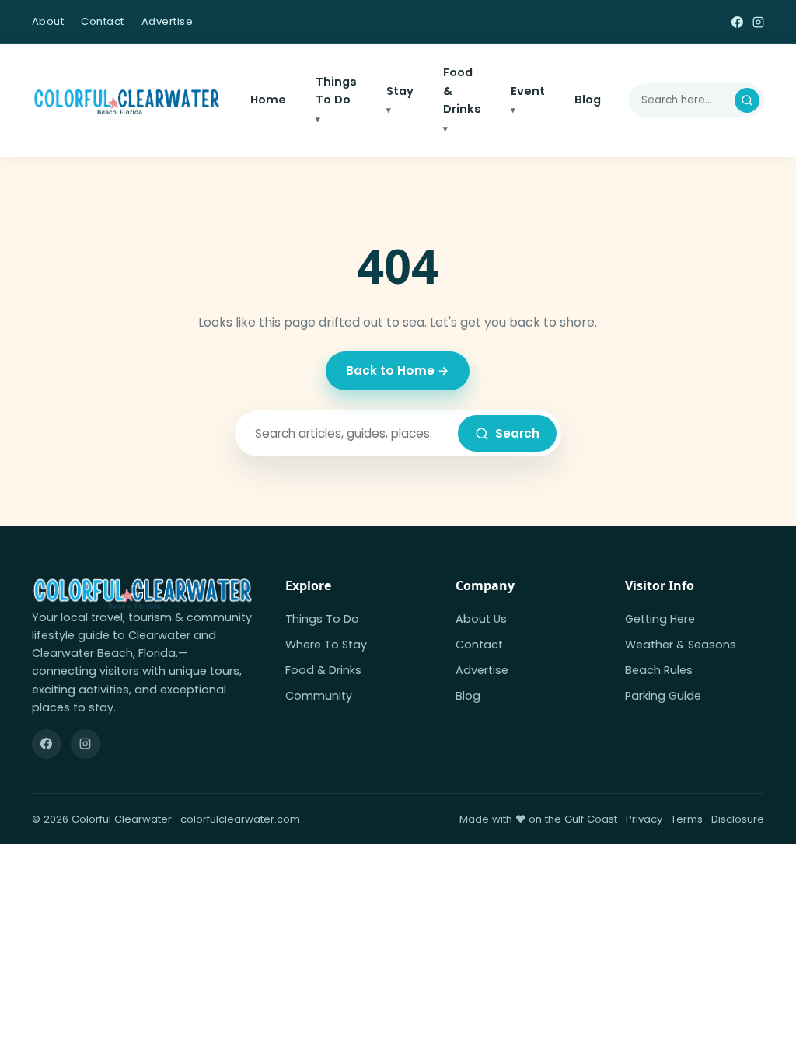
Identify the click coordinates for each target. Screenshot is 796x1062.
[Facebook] (737, 21)
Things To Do (336, 91)
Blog (587, 99)
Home (268, 99)
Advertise (167, 21)
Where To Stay (326, 644)
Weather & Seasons (680, 644)
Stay (400, 91)
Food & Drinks (462, 91)
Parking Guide (663, 696)
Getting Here (660, 619)
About (48, 21)
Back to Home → (397, 370)
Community (318, 696)
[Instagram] (758, 21)
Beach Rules (659, 670)
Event (528, 91)
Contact (102, 21)
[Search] (747, 100)
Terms (687, 819)
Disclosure (737, 819)
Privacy (644, 819)
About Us (481, 619)
